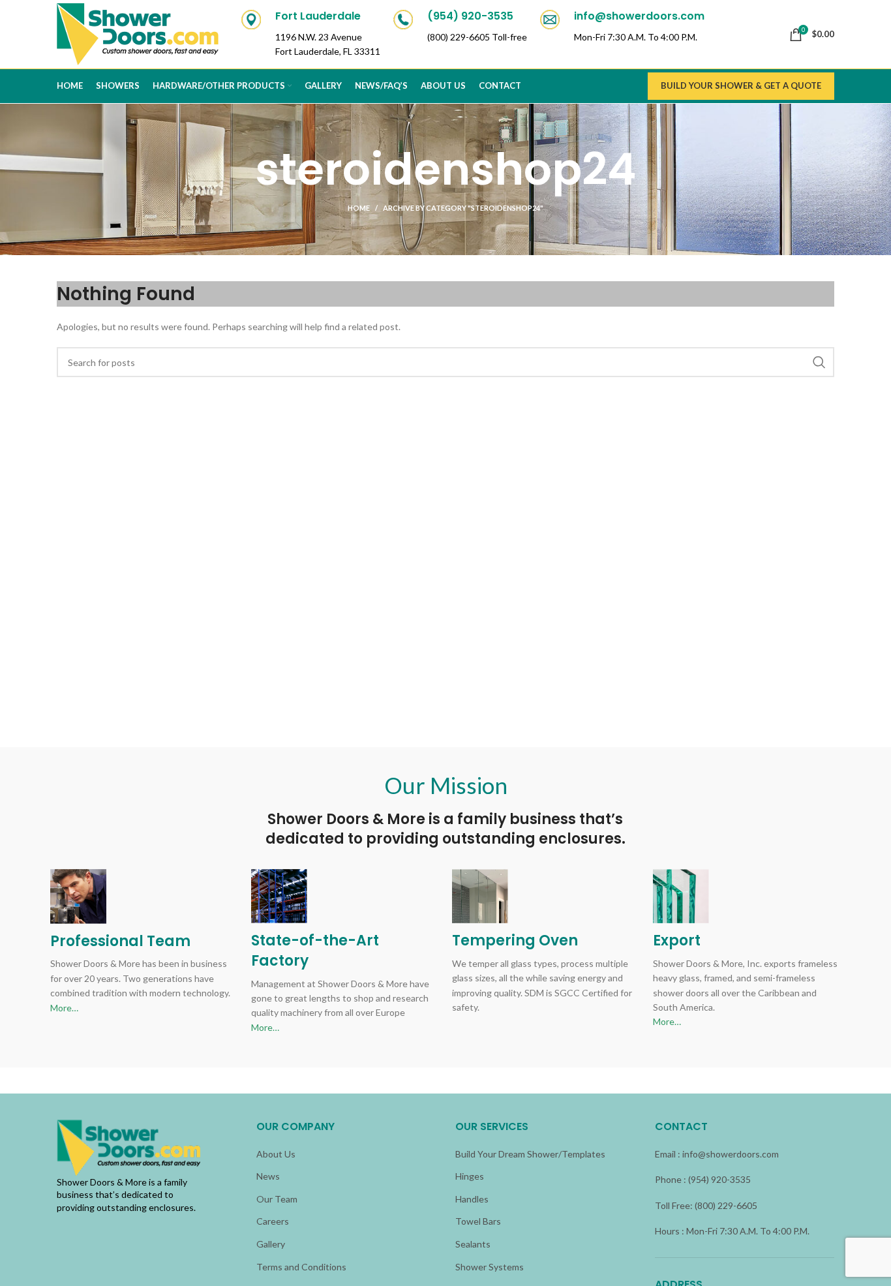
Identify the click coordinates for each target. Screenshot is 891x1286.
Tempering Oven (515, 940)
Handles (472, 1198)
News (268, 1176)
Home (359, 208)
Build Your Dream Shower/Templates (530, 1153)
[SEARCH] (819, 362)
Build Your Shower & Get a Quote (741, 85)
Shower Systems (489, 1266)
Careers (272, 1221)
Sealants (473, 1243)
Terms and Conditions (301, 1266)
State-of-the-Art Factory (315, 950)
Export (677, 940)
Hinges (469, 1176)
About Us (275, 1153)
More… (64, 1007)
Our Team (276, 1198)
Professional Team (120, 941)
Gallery (270, 1243)
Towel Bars (478, 1221)
